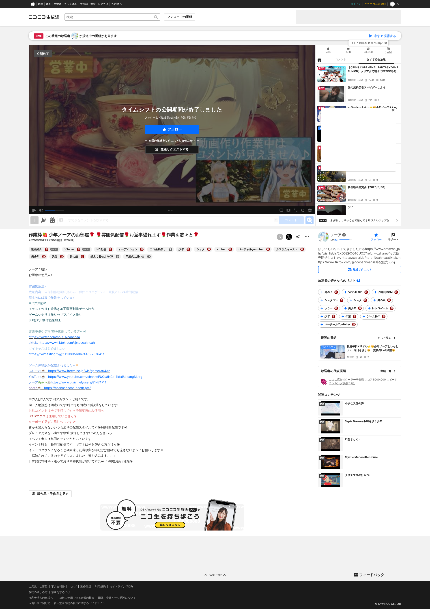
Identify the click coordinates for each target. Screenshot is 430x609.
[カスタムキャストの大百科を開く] (302, 249)
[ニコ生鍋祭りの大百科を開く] (170, 249)
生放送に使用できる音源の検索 (75, 597)
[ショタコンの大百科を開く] (341, 300)
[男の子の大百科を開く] (336, 292)
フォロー (175, 129)
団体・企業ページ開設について (117, 597)
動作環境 (85, 586)
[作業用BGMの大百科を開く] (396, 292)
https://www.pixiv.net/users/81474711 (78, 382)
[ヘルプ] (358, 280)
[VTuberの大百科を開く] (78, 249)
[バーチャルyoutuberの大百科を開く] (268, 249)
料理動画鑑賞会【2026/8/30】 (367, 187)
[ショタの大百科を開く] (209, 249)
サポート (393, 239)
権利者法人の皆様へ (41, 597)
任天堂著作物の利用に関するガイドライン (79, 603)
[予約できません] (280, 237)
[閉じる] (385, 43)
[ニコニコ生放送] (44, 17)
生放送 (58, 4)
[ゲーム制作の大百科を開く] (383, 316)
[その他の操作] (307, 237)
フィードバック (371, 574)
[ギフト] (52, 220)
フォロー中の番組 (179, 17)
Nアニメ (103, 4)
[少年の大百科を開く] (188, 249)
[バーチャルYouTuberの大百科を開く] (354, 324)
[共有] (298, 237)
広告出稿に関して (39, 603)
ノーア (336, 235)
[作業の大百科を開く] (354, 316)
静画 (48, 4)
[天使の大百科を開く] (62, 256)
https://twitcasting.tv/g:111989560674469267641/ (66, 354)
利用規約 (100, 586)
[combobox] (112, 17)
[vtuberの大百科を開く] (230, 249)
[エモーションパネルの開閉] (309, 220)
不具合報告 (58, 586)
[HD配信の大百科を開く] (110, 249)
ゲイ (350, 207)
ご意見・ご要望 (38, 586)
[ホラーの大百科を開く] (336, 308)
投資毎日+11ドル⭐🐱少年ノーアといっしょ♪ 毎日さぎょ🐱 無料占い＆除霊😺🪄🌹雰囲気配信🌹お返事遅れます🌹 (373, 348)
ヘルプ (73, 586)
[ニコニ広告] (43, 220)
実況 (93, 4)
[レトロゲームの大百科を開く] (391, 308)
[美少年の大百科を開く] (44, 256)
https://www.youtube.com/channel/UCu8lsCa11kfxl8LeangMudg (95, 376)
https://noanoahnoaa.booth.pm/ (67, 388)
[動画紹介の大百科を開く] (46, 249)
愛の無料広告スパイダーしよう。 (368, 87)
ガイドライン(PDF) (121, 586)
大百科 (84, 4)
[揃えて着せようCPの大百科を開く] (117, 256)
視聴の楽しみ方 (38, 592)
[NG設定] (319, 60)
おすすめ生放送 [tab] (376, 59)
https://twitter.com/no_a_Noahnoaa (54, 337)
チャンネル (70, 4)
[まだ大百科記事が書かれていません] (344, 235)
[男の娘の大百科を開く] (82, 256)
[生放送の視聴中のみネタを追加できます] (34, 220)
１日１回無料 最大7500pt (367, 43)
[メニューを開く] (7, 17)
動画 (40, 4)
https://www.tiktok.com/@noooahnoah (67, 342)
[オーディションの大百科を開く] (142, 249)
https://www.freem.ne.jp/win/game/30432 (79, 371)
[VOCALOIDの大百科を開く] (366, 292)
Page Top (215, 575)
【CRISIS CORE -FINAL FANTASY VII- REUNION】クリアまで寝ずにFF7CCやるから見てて (373, 69)
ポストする (289, 237)
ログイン (355, 4)
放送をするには (60, 592)
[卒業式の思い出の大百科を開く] (149, 256)
